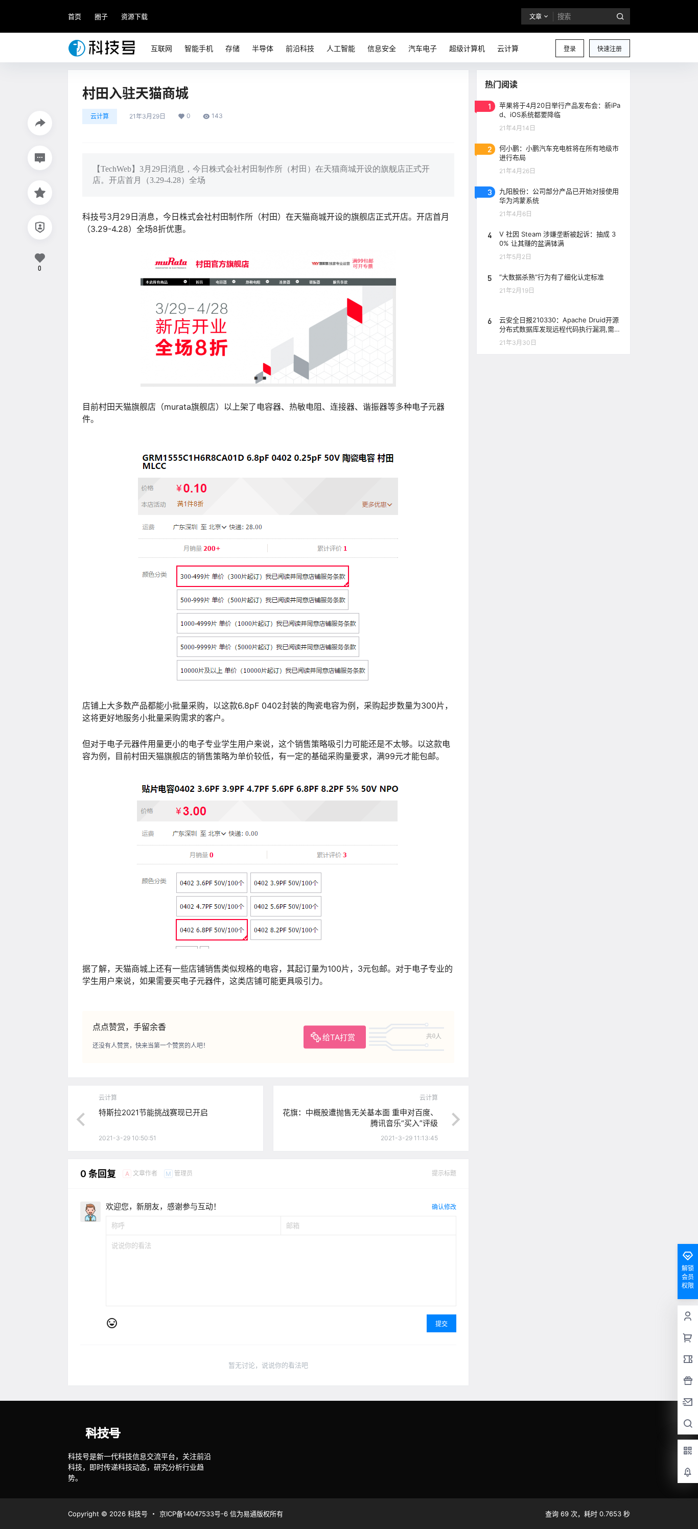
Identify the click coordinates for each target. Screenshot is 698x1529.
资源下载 (134, 16)
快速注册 (609, 49)
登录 (570, 49)
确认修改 (444, 1207)
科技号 (137, 1514)
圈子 (101, 16)
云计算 (99, 116)
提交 (441, 1324)
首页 (74, 16)
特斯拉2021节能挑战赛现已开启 (153, 1112)
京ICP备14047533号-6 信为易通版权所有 (221, 1514)
